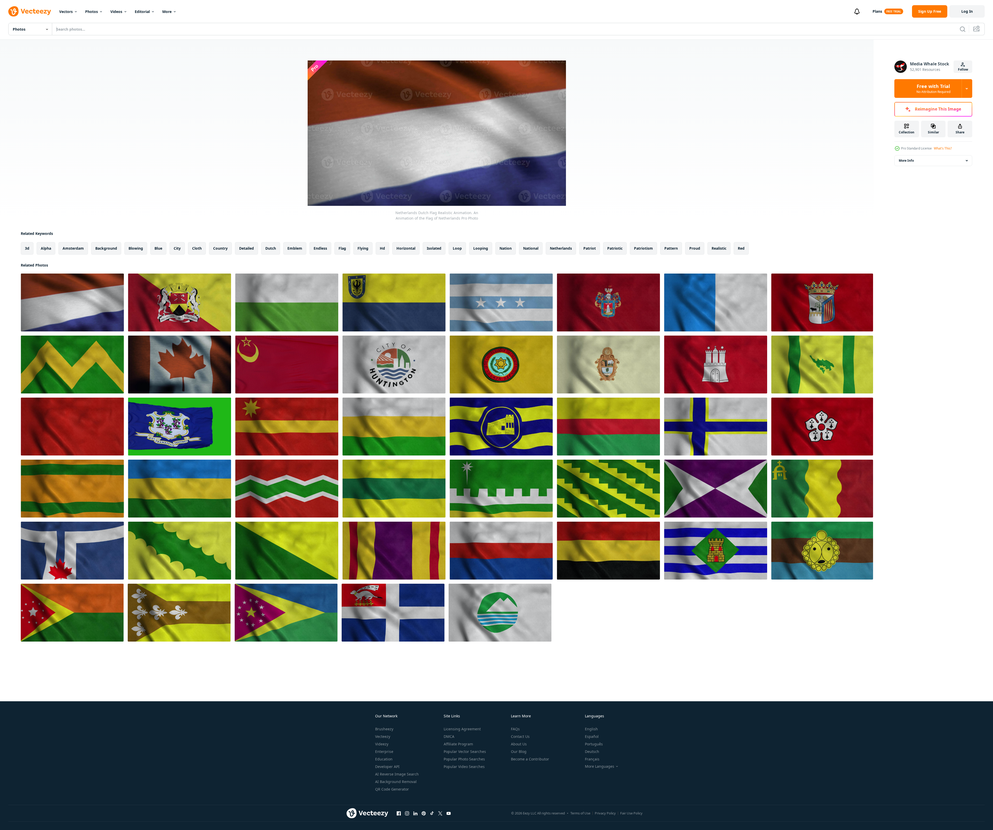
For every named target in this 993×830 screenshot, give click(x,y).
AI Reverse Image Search (397, 774)
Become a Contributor (530, 759)
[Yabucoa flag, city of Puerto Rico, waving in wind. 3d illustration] (715, 489)
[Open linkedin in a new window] (415, 813)
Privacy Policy (605, 813)
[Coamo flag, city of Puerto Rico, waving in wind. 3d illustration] (608, 551)
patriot (589, 248)
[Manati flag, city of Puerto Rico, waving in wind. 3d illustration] (501, 551)
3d (27, 248)
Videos (116, 11)
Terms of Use (580, 813)
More (167, 11)
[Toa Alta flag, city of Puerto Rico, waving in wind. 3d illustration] (286, 426)
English (591, 728)
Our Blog (518, 751)
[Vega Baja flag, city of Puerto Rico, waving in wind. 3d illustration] (179, 551)
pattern (671, 248)
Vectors (66, 11)
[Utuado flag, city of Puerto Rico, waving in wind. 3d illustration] (822, 551)
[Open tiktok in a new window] (432, 813)
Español (592, 736)
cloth (197, 248)
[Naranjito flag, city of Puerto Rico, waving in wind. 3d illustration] (72, 489)
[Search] (963, 29)
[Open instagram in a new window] (407, 813)
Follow (963, 69)
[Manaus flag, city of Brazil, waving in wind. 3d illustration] (608, 364)
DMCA (449, 736)
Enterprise (384, 751)
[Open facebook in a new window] (399, 813)
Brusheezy (384, 728)
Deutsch (592, 751)
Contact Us (520, 736)
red (741, 248)
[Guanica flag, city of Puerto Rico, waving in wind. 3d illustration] (501, 426)
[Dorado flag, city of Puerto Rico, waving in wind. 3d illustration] (179, 613)
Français (592, 759)
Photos (91, 11)
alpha (46, 248)
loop (457, 248)
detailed (246, 248)
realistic (719, 248)
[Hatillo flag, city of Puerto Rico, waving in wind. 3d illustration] (179, 489)
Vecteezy (382, 736)
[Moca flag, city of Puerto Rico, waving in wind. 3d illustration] (286, 613)
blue (158, 248)
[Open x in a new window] (440, 813)
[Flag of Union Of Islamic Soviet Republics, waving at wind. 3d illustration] (286, 364)
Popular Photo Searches (464, 759)
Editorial (142, 11)
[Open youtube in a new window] (449, 813)
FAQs (515, 728)
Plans (877, 11)
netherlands (561, 248)
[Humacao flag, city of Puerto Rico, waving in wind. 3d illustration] (608, 426)
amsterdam (73, 248)
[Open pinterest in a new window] (424, 813)
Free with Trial (933, 88)
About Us (519, 743)
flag (342, 248)
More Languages (599, 766)
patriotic (615, 248)
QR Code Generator (392, 789)
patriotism (643, 248)
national (530, 248)
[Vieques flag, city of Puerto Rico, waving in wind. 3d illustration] (715, 551)
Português (594, 743)
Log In (967, 11)
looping (480, 248)
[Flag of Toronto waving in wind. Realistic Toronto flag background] (72, 551)
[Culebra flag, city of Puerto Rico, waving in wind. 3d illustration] (822, 364)
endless (320, 248)
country (220, 248)
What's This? (943, 148)
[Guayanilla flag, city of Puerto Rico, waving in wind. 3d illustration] (393, 426)
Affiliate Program (458, 743)
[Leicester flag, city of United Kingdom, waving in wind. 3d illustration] (822, 426)
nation (505, 248)
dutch (270, 248)
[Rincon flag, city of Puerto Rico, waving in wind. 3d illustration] (72, 613)
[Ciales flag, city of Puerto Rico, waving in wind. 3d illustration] (393, 551)
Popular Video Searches (464, 766)
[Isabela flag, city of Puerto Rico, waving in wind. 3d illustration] (393, 489)
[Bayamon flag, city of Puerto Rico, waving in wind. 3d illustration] (715, 426)
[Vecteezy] (29, 11)
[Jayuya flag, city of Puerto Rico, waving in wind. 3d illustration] (286, 489)
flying (362, 248)
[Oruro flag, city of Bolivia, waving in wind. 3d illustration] (72, 426)
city (177, 248)
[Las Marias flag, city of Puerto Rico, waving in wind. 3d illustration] (286, 551)
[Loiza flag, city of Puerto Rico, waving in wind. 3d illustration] (822, 489)
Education (384, 759)
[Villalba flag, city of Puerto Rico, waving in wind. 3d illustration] (501, 489)
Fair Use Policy (631, 813)
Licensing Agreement (462, 728)
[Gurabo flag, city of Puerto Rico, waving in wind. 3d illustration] (608, 489)
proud (694, 248)
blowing (136, 248)
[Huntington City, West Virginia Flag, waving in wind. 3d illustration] (393, 364)
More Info (906, 160)
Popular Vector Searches (465, 751)
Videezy (381, 743)
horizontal (405, 248)
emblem (294, 248)
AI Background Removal (396, 781)
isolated (434, 248)
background (106, 248)
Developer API (387, 766)
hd (382, 248)
